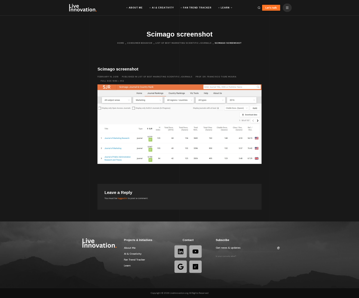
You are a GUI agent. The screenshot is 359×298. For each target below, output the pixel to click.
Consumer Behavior (139, 43)
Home (120, 43)
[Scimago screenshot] (179, 86)
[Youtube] (195, 251)
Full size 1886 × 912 (112, 81)
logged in (122, 198)
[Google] (180, 267)
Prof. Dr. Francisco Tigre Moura (216, 76)
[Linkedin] (180, 251)
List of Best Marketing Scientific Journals (184, 43)
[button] (130, 248)
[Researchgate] (195, 267)
